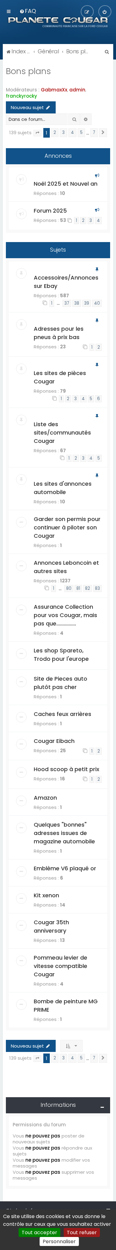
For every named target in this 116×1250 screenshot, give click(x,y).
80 (68, 588)
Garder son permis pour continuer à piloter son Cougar (67, 527)
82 (87, 588)
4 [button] (72, 132)
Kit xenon (46, 895)
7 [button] (94, 132)
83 (97, 588)
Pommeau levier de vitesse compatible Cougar (60, 966)
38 (76, 303)
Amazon (45, 798)
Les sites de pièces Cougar (60, 377)
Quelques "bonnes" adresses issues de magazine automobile (64, 833)
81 (78, 588)
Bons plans (28, 71)
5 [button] (81, 132)
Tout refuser (82, 1232)
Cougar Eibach (54, 741)
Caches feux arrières (62, 714)
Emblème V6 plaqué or (65, 868)
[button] (37, 133)
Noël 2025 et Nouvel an (65, 184)
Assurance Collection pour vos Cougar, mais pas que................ (65, 615)
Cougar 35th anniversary (51, 926)
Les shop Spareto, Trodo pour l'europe (61, 655)
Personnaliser (59, 1241)
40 (97, 303)
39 (86, 303)
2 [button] (55, 132)
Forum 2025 (50, 210)
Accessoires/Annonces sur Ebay (66, 282)
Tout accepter (39, 1232)
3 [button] (63, 132)
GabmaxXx (54, 89)
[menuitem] (27, 11)
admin (77, 89)
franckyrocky (21, 96)
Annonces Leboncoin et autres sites (66, 567)
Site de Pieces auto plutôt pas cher (60, 683)
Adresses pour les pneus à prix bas (59, 333)
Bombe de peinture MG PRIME (66, 1005)
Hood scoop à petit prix (66, 769)
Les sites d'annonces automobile (63, 488)
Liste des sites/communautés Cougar (62, 432)
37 (66, 303)
